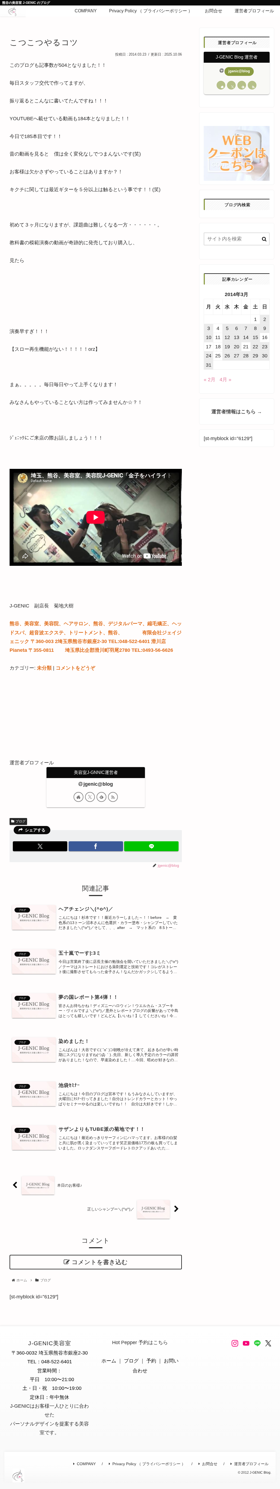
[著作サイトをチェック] (78, 797)
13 (236, 337)
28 (246, 355)
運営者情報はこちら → (236, 411)
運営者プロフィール (251, 1464)
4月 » (225, 379)
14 (246, 337)
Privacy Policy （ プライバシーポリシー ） (148, 1464)
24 (208, 355)
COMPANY (86, 1464)
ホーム (108, 1361)
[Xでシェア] (40, 846)
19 (227, 346)
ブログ (20, 821)
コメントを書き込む (100, 1262)
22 (255, 346)
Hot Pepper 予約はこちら (140, 1342)
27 (236, 355)
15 (255, 337)
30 (264, 355)
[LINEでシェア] (151, 846)
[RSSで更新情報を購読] (113, 797)
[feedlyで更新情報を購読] (101, 797)
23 (264, 346)
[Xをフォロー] (90, 797)
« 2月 (209, 379)
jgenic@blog (98, 784)
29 (255, 355)
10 (208, 337)
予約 (151, 1361)
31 (208, 365)
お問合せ (209, 1464)
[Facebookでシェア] (96, 846)
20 (236, 346)
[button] (264, 239)
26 (227, 355)
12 (227, 337)
